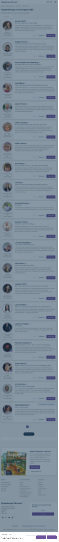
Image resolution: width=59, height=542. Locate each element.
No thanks (41, 537)
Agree (51, 537)
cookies (7, 535)
